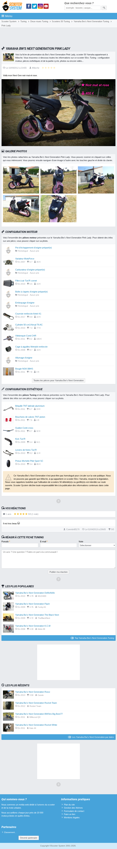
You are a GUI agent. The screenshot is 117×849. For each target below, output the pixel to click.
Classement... (10, 832)
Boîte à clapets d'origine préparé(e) (31, 291)
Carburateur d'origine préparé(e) (30, 269)
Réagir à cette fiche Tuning (24, 537)
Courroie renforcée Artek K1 (28, 313)
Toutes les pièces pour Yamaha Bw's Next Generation (59, 380)
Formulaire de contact (74, 811)
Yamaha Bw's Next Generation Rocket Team (36, 703)
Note (81, 541)
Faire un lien (69, 814)
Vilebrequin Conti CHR (25, 335)
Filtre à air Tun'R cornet (26, 280)
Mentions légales (72, 817)
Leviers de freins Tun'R (26, 450)
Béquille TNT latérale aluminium (30, 406)
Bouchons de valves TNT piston (30, 417)
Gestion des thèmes (73, 808)
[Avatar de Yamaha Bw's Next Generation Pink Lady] (21, 193)
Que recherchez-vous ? (79, 3)
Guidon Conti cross (24, 428)
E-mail (44, 541)
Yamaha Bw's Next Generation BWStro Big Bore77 (39, 714)
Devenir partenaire (28, 838)
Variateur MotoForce (24, 258)
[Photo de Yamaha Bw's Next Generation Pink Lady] (58, 193)
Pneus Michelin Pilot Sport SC (29, 461)
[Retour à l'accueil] (13, 7)
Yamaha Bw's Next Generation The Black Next (37, 615)
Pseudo (5, 541)
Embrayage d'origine (24, 302)
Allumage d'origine (23, 357)
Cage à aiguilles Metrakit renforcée (31, 346)
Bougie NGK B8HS (24, 368)
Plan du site (69, 804)
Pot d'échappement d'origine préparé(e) (33, 247)
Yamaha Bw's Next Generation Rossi (32, 692)
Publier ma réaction (58, 572)
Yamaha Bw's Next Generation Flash (32, 604)
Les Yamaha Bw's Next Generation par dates (93, 737)
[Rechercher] (104, 8)
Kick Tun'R (20, 439)
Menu (8, 16)
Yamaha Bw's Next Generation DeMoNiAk (35, 593)
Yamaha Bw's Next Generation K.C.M (33, 626)
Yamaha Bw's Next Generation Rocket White (36, 725)
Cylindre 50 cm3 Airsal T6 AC (29, 324)
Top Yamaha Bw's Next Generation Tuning (94, 638)
